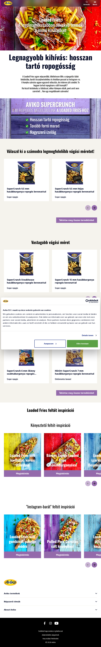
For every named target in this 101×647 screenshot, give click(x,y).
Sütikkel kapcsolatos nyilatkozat (50, 631)
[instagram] (50, 623)
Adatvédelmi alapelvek (50, 635)
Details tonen (87, 335)
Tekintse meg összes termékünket (76, 220)
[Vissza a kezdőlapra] (8, 3)
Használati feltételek (51, 638)
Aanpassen (48, 343)
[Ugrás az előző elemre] (88, 208)
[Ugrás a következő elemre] (94, 208)
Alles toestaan (82, 343)
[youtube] (56, 623)
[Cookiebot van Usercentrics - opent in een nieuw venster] (87, 301)
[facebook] (44, 623)
